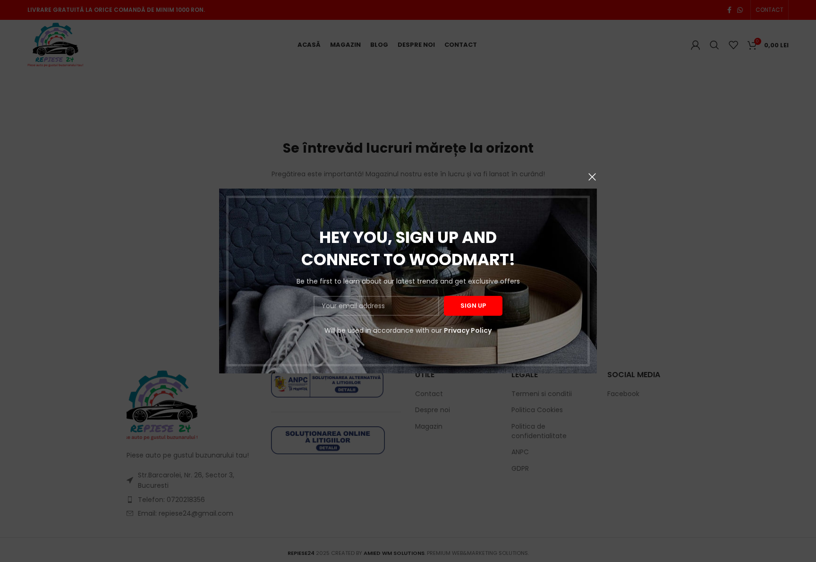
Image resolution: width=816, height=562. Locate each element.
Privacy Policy (468, 330)
